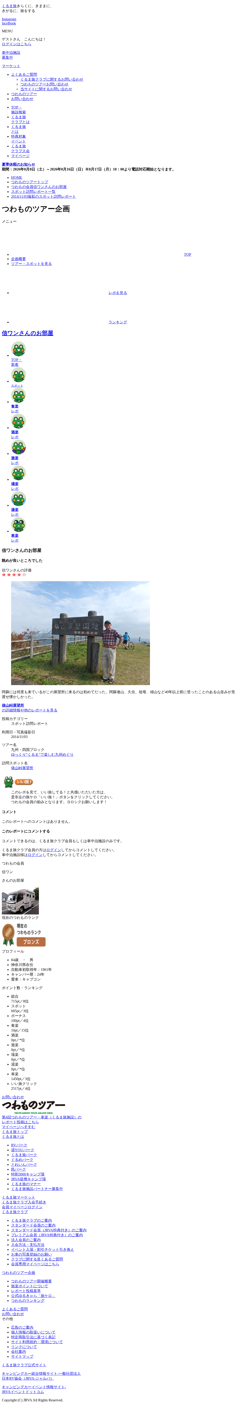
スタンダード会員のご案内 (33, 1225)
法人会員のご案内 (26, 1240)
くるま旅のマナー (26, 1184)
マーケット (11, 66)
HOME (16, 177)
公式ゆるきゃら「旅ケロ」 (33, 1296)
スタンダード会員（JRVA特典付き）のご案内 (49, 1230)
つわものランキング (27, 1301)
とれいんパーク (24, 1164)
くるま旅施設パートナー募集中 (37, 1189)
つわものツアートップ (29, 182)
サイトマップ (22, 1356)
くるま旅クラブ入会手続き (24, 1202)
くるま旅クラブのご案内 (31, 1220)
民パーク (18, 1169)
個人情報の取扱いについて (33, 1332)
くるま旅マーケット (18, 1197)
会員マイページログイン (22, 1207)
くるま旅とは (13, 1137)
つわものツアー (24, 94)
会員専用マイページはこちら (35, 1264)
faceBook (9, 23)
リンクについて (24, 1347)
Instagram (9, 19)
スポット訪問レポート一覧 (33, 192)
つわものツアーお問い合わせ (44, 84)
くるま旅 (9, 6)
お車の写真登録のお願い (31, 1254)
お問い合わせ (22, 99)
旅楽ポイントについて (29, 1286)
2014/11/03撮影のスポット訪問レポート (43, 196)
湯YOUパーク (22, 1150)
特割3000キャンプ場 (27, 1174)
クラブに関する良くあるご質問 (37, 1259)
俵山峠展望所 (22, 768)
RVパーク (19, 1145)
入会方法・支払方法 (27, 1245)
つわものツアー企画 (18, 1273)
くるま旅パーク (24, 1155)
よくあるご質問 (24, 74)
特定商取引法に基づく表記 (33, 1337)
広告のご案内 (22, 1327)
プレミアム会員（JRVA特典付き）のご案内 (47, 1235)
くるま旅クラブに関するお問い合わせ (51, 79)
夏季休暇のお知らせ (18, 164)
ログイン (53, 850)
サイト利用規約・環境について (37, 1342)
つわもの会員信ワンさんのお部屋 (39, 187)
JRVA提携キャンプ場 (28, 1179)
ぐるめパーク (22, 1160)
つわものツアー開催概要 (31, 1281)
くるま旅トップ (15, 1132)
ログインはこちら (16, 44)
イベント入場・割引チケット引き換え (42, 1249)
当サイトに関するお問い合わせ (46, 89)
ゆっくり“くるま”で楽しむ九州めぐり (42, 754)
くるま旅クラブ (15, 1212)
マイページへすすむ (18, 1127)
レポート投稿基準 (26, 1291)
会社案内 (18, 1352)
